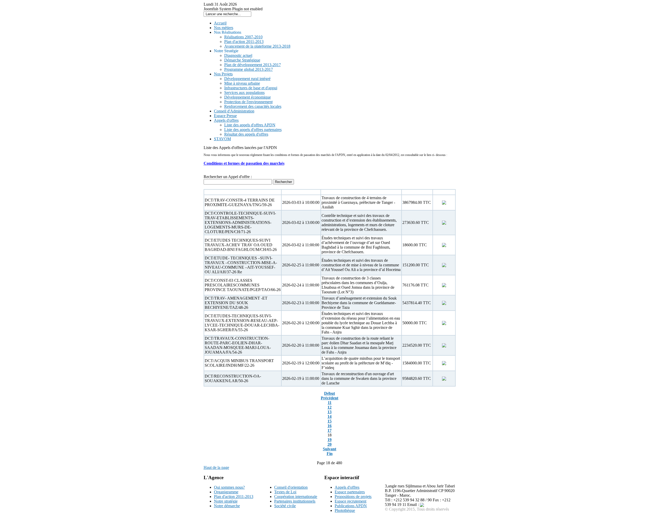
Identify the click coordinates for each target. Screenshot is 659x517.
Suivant (329, 449)
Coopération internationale (295, 496)
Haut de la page (216, 467)
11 (330, 402)
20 (329, 444)
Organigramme (226, 492)
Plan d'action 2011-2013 (233, 496)
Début (329, 393)
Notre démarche (227, 506)
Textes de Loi (285, 492)
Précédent (329, 398)
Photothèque (345, 510)
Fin (330, 453)
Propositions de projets (353, 496)
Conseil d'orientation (291, 487)
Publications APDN (351, 506)
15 (329, 421)
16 (329, 426)
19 (329, 439)
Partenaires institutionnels (294, 501)
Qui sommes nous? (229, 487)
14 (329, 416)
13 (329, 412)
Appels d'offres (347, 487)
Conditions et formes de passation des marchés (244, 163)
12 (329, 407)
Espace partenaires (350, 492)
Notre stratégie (226, 501)
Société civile (285, 506)
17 (329, 430)
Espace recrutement (350, 501)
